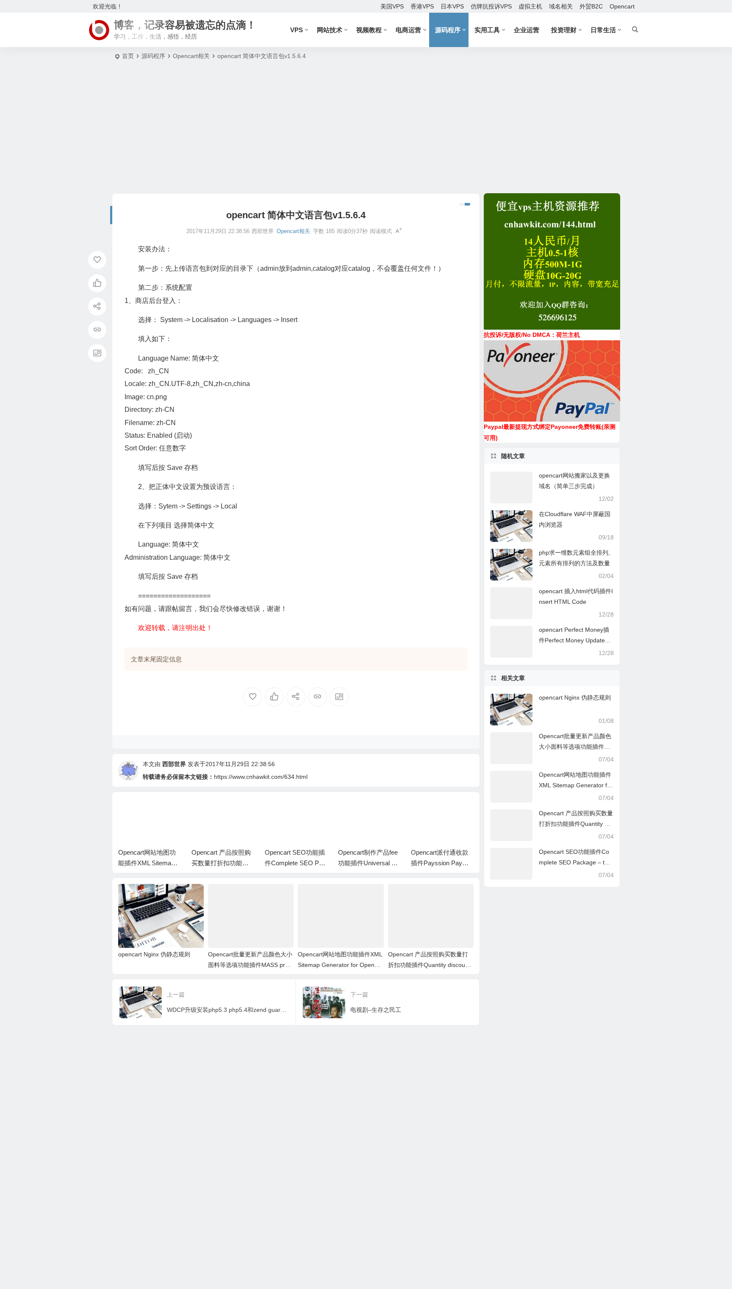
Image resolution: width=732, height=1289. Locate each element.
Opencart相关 (191, 56)
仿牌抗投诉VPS (491, 6)
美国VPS (392, 6)
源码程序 (447, 29)
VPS (296, 29)
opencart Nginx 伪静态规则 (154, 954)
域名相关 (561, 6)
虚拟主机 (530, 6)
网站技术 (329, 29)
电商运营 (408, 29)
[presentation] (424, 811)
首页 (128, 56)
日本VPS (452, 6)
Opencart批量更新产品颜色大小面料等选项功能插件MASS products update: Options (250, 965)
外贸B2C (591, 6)
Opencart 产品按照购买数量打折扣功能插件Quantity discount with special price (429, 965)
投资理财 (564, 29)
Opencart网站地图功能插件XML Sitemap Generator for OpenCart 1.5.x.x (340, 965)
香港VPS (422, 6)
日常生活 (603, 29)
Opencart (622, 6)
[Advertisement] (366, 129)
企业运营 (526, 29)
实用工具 (487, 29)
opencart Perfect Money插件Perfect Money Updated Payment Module (574, 640)
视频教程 (369, 29)
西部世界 (174, 764)
